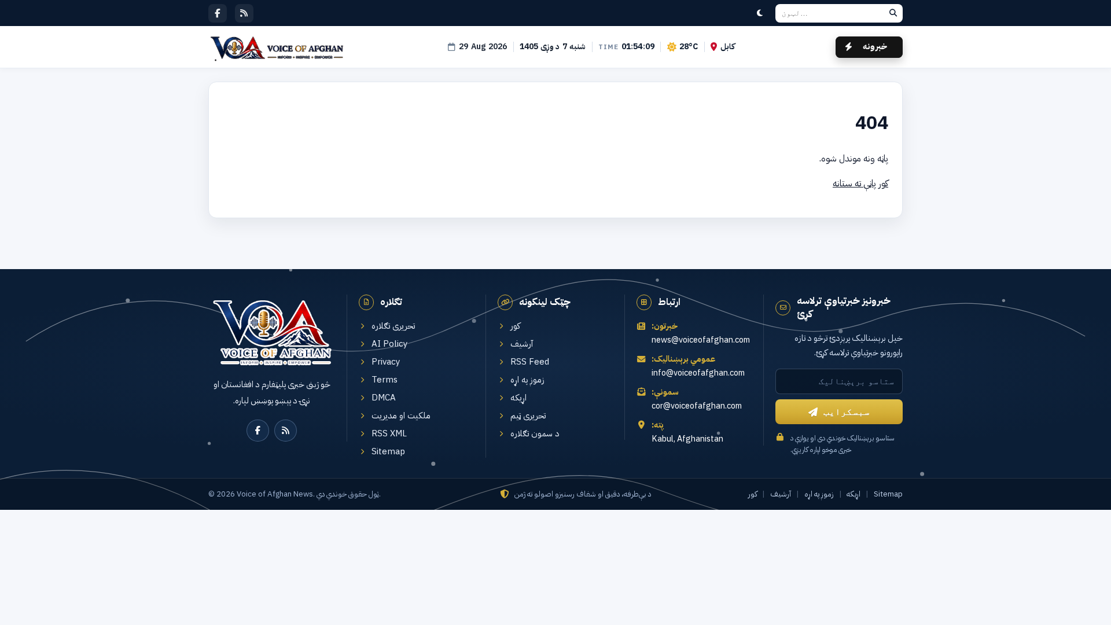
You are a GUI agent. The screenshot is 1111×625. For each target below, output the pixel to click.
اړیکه (518, 398)
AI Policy (389, 344)
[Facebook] (217, 13)
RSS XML (389, 434)
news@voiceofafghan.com (701, 339)
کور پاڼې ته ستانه (860, 183)
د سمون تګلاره (535, 434)
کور (515, 326)
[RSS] (244, 13)
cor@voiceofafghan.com (697, 405)
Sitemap (388, 452)
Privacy (385, 362)
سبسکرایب (846, 412)
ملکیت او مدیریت (401, 416)
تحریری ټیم (528, 416)
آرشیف (521, 344)
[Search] (893, 13)
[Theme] (760, 13)
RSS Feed (529, 362)
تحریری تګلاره (393, 326)
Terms (384, 380)
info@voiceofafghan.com (698, 372)
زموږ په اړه (527, 380)
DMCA (383, 398)
